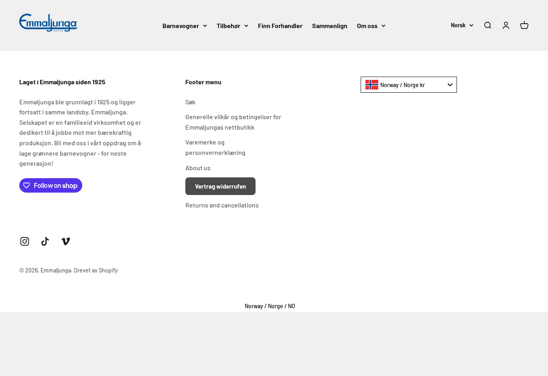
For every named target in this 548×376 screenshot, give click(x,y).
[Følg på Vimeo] (65, 241)
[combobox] (409, 85)
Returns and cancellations (222, 205)
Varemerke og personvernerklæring (215, 147)
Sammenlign (329, 25)
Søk (190, 102)
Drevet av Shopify (96, 270)
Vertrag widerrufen (220, 186)
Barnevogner (180, 25)
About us (198, 167)
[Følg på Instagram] (24, 241)
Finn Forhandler (280, 25)
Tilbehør (228, 25)
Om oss (367, 25)
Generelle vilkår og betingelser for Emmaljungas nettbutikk (233, 122)
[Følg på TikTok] (45, 241)
